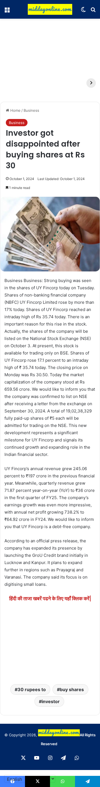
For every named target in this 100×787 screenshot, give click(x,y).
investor (51, 701)
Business (31, 110)
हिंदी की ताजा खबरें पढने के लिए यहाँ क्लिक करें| (50, 598)
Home (15, 110)
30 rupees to (32, 689)
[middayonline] (50, 9)
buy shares (72, 689)
